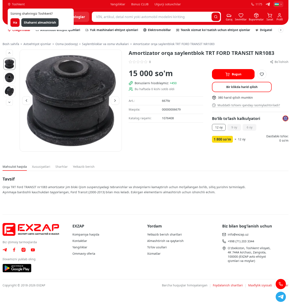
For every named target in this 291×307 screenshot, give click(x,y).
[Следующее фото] (9, 102)
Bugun (236, 74)
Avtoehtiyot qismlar (37, 44)
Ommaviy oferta (83, 254)
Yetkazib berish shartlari (164, 234)
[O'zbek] (278, 4)
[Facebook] (14, 250)
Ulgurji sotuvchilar (167, 4)
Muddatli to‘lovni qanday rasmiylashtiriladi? (249, 105)
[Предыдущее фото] (9, 53)
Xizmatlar (154, 254)
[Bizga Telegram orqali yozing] (281, 297)
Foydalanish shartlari (228, 285)
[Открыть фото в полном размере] (71, 101)
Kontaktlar (79, 241)
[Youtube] (33, 250)
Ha (15, 22)
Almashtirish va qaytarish (165, 241)
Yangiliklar (117, 4)
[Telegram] (268, 4)
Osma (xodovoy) (66, 44)
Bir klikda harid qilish (242, 87)
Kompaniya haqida (85, 234)
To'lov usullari (157, 247)
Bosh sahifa (11, 44)
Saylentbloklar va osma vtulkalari (105, 44)
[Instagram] (23, 250)
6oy (249, 127)
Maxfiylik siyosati (260, 285)
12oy (219, 127)
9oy (234, 127)
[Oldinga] (280, 30)
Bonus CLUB (139, 4)
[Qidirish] (216, 17)
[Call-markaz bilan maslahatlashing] (281, 284)
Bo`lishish (281, 62)
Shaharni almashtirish (40, 22)
